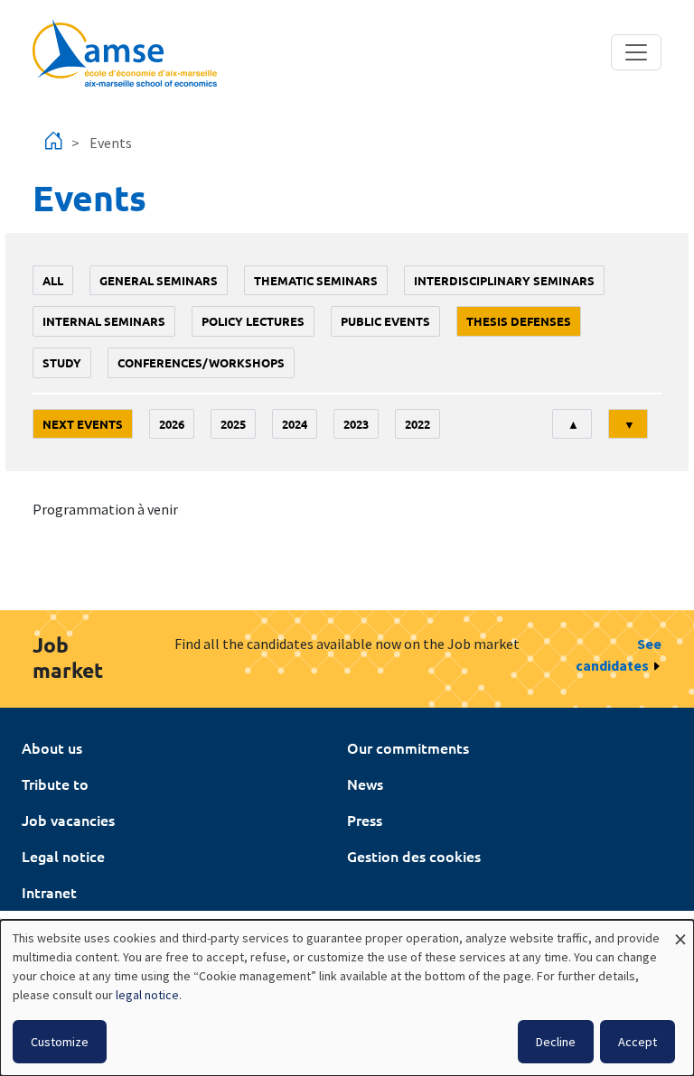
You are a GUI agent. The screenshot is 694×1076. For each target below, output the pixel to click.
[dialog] (347, 998)
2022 (417, 423)
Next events (82, 423)
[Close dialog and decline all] (680, 931)
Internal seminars (103, 321)
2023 (356, 423)
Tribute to (55, 783)
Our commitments (408, 747)
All (52, 280)
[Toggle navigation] (636, 52)
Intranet (49, 892)
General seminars (158, 280)
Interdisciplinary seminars (504, 280)
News (365, 783)
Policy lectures (253, 321)
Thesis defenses (518, 321)
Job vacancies (68, 820)
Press (364, 820)
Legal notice (63, 856)
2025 (233, 423)
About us (52, 747)
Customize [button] (60, 1042)
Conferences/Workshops (201, 362)
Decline (556, 1042)
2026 (171, 423)
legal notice (147, 995)
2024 (294, 423)
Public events (385, 321)
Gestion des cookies (414, 856)
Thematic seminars (316, 280)
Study (61, 362)
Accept (637, 1042)
